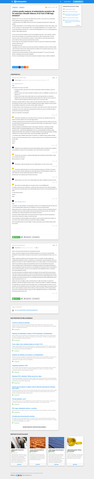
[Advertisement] (34, 60)
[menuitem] (19, 67)
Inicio (11, 473)
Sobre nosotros (15, 473)
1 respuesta (16, 351)
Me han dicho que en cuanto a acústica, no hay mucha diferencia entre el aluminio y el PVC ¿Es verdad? (34, 410)
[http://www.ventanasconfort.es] (48, 80)
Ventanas (22, 7)
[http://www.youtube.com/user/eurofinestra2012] (35, 247)
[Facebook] (19, 475)
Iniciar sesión (67, 1)
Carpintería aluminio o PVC (20, 365)
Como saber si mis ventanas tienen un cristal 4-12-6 (27, 344)
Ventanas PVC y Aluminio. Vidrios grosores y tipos (27, 376)
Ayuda (20, 473)
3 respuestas (16, 340)
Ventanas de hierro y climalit (70, 9)
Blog (22, 473)
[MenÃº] (12, 1)
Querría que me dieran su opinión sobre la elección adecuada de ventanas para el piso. (33, 387)
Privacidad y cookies (39, 473)
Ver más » (78, 25)
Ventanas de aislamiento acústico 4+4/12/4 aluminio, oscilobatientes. (32, 333)
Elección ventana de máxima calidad (71, 17)
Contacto (25, 473)
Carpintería (15, 7)
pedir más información (32, 310)
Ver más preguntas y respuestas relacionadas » (34, 427)
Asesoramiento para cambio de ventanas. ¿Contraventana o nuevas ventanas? (72, 15)
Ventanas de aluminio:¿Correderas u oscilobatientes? (27, 355)
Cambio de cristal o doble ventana (71, 11)
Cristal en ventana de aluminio (21, 323)
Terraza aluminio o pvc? (19, 399)
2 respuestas (16, 329)
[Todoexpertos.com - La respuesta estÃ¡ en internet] (20, 1)
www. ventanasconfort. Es (17, 83)
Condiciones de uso (31, 473)
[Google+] (20, 475)
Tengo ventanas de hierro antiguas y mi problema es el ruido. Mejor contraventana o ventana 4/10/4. (72, 21)
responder (23, 310)
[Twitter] (17, 475)
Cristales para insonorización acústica (23, 416)
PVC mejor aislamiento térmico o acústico (24, 408)
